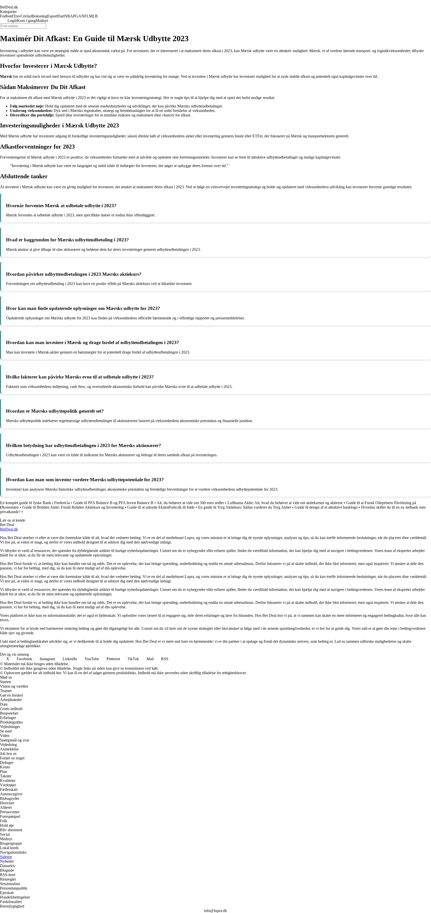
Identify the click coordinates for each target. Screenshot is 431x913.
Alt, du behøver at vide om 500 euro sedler (190, 503)
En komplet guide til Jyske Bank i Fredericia (35, 503)
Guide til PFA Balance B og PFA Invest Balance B (113, 503)
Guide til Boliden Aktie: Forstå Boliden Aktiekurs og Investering (73, 507)
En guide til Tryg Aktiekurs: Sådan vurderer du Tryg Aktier (244, 507)
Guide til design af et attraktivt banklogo (326, 507)
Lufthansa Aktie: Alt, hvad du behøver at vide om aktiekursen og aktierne (285, 503)
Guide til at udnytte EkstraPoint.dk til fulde (161, 507)
